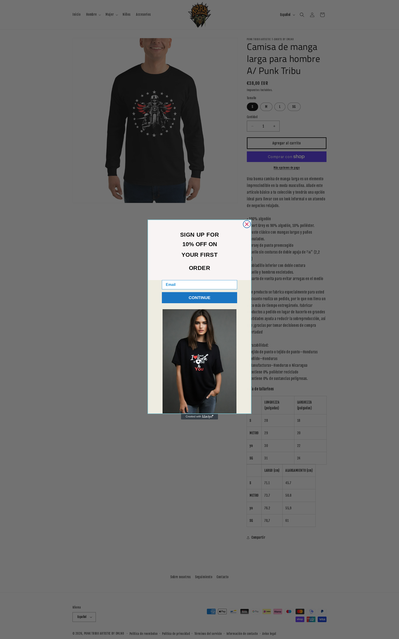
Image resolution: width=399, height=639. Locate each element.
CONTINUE (199, 297)
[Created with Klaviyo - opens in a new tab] (199, 416)
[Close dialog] (247, 224)
